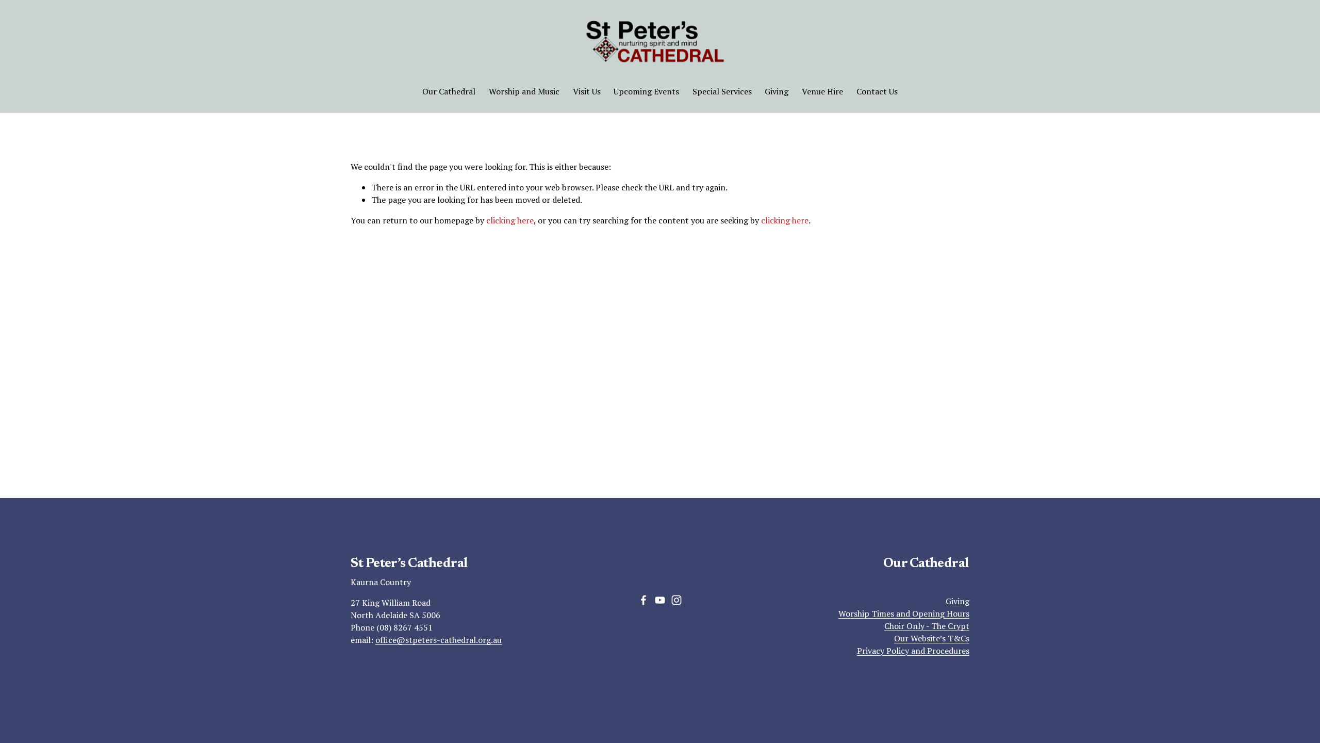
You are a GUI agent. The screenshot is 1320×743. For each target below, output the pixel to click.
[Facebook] (643, 600)
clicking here (510, 220)
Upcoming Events (646, 91)
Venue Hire (822, 91)
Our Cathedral (448, 91)
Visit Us (587, 91)
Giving (776, 91)
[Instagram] (676, 600)
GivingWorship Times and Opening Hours (903, 607)
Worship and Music (524, 91)
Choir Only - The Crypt (926, 626)
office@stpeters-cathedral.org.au (438, 639)
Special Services (722, 91)
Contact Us (877, 91)
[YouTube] (660, 600)
